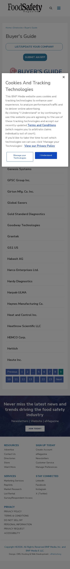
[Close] (63, 77)
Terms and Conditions (42, 125)
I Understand (46, 155)
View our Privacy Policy (39, 146)
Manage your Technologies (20, 156)
